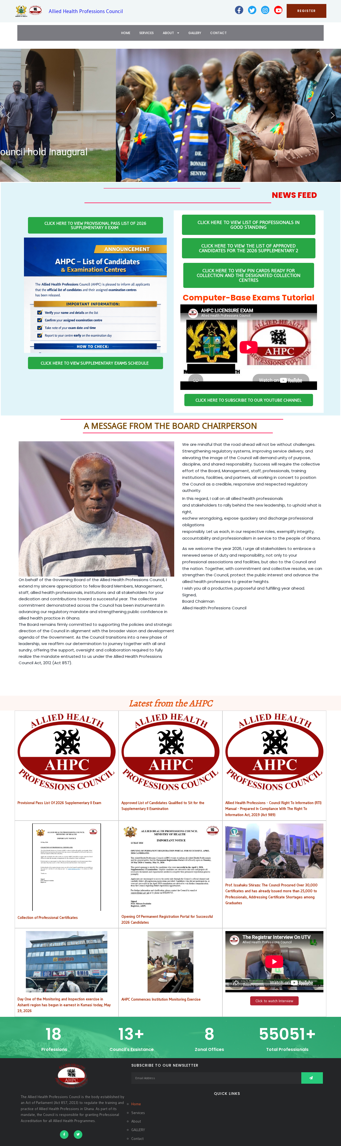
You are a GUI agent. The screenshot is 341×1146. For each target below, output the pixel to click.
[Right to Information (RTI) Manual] (274, 787)
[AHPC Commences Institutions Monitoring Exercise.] (171, 989)
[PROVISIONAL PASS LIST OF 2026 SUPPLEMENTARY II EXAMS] (67, 787)
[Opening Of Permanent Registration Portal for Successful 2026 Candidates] (170, 906)
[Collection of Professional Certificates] (66, 908)
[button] (8, 115)
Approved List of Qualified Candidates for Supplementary (171, 751)
